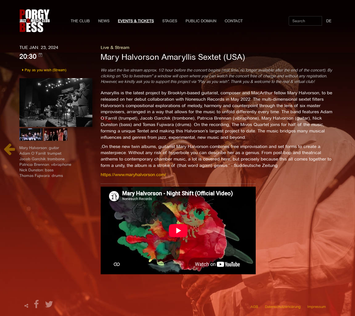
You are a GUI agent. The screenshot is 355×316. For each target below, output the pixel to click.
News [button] (104, 20)
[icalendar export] (40, 54)
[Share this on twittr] (49, 305)
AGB (254, 306)
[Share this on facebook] (37, 305)
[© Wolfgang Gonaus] (31, 136)
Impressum (316, 306)
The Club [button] (80, 20)
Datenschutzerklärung (283, 306)
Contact (234, 20)
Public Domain (201, 20)
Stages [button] (169, 20)
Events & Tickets (136, 20)
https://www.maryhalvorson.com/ (133, 174)
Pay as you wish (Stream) (45, 70)
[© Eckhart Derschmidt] (55, 102)
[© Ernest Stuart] (55, 136)
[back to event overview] (9, 152)
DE (328, 20)
